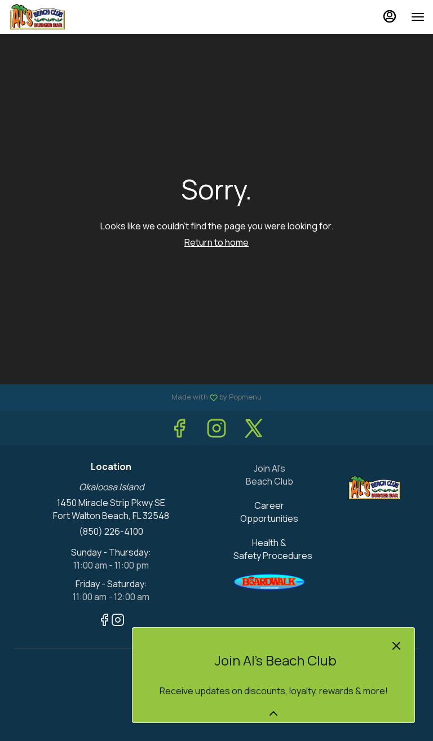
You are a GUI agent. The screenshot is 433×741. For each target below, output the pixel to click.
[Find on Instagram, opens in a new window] (216, 430)
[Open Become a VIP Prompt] (273, 713)
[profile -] (389, 16)
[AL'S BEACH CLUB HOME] (59, 17)
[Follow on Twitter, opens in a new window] (254, 430)
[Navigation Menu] (417, 16)
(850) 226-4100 (111, 531)
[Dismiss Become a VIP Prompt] (396, 645)
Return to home (216, 242)
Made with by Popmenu (135, 397)
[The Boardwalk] (269, 581)
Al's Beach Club (374, 487)
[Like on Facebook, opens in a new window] (179, 430)
